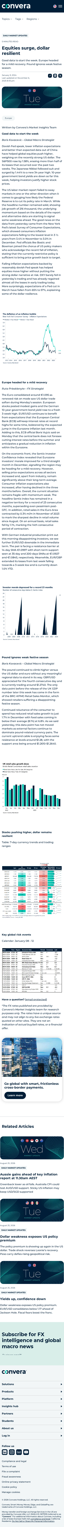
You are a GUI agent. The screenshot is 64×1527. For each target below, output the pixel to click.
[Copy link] (50, 76)
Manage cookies (11, 1492)
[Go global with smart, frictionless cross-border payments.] (32, 1057)
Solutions (8, 1384)
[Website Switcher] (54, 6)
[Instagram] (12, 1452)
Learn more (15, 1095)
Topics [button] (6, 19)
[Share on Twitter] (60, 76)
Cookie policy (9, 1487)
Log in (6, 1435)
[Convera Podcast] (19, 1452)
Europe (8, 118)
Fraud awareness (11, 1476)
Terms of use (9, 1466)
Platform (7, 1398)
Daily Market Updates (15, 35)
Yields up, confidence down (23, 1299)
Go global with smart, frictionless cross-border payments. (31, 1085)
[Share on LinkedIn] (55, 76)
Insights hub (10, 1406)
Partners (7, 1413)
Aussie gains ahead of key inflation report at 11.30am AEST (28, 1176)
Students (8, 1420)
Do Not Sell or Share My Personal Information (33, 1521)
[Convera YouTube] (26, 1452)
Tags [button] (18, 19)
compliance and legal (40, 1519)
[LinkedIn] (4, 1452)
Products (8, 1391)
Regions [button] (32, 19)
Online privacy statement (16, 1481)
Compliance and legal (14, 1461)
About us (8, 1428)
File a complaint (11, 1471)
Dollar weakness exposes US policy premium (29, 1238)
